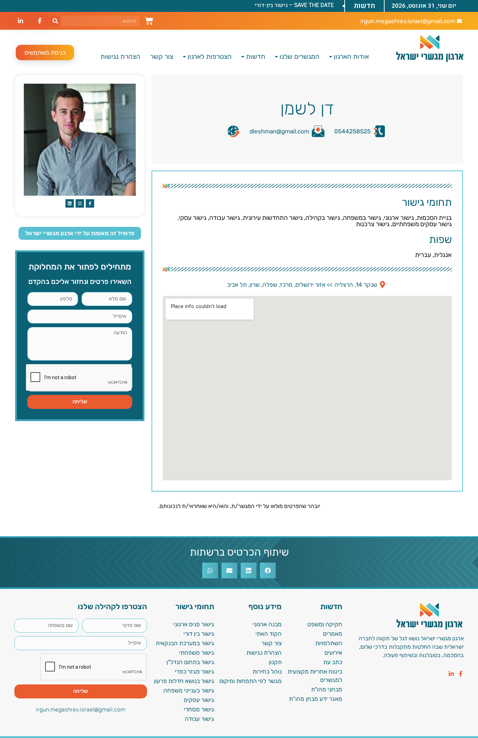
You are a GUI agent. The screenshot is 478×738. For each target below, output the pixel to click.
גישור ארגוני (399, 218)
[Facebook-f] (461, 674)
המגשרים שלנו (299, 57)
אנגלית (443, 255)
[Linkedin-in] (451, 674)
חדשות (255, 57)
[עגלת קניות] (149, 20)
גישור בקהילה (322, 218)
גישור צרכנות (372, 224)
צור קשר (161, 57)
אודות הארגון (351, 57)
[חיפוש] (55, 21)
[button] (268, 570)
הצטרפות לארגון (210, 57)
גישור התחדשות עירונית (273, 218)
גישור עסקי (192, 218)
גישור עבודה (224, 218)
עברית (423, 255)
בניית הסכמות (434, 218)
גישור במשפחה (362, 218)
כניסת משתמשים (44, 52)
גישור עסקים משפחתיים (422, 224)
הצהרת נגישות (120, 57)
